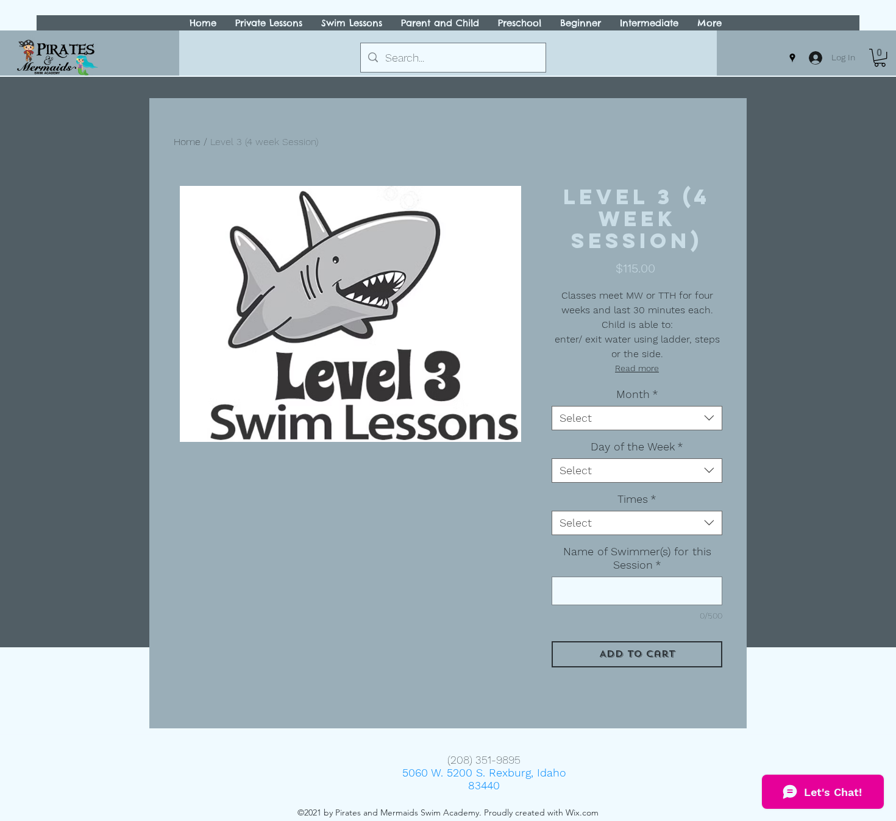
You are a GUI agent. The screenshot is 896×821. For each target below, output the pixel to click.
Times (636, 498)
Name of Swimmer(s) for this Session (637, 558)
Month (637, 394)
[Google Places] (792, 58)
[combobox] (637, 418)
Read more (637, 368)
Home (187, 141)
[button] (880, 57)
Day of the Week (637, 446)
